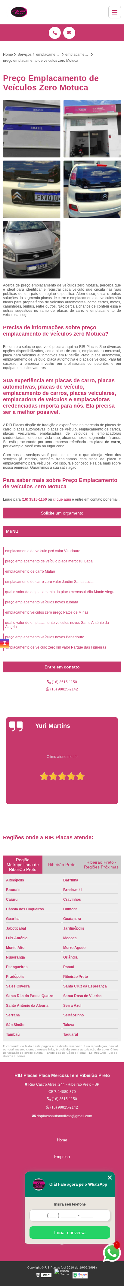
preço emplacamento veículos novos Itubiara (41, 602)
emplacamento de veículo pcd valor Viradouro (42, 551)
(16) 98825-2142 (63, 689)
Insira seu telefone (70, 1204)
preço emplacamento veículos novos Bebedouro (44, 637)
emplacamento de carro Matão (30, 571)
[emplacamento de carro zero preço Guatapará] (31, 129)
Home (62, 1140)
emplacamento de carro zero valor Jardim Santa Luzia (49, 582)
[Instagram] (4, 643)
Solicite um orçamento (62, 513)
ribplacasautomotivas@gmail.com (64, 1116)
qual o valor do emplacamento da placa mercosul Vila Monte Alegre (60, 592)
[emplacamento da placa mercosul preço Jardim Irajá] (31, 189)
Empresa (62, 1156)
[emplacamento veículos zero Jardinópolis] (92, 129)
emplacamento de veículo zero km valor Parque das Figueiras (55, 647)
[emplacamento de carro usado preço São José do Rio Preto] (31, 250)
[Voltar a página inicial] (19, 12)
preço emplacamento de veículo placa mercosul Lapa (49, 561)
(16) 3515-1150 (35, 499)
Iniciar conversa (69, 1232)
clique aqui (62, 499)
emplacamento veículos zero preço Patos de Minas (46, 612)
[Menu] (114, 12)
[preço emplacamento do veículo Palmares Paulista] (92, 189)
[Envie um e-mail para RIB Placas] (69, 33)
